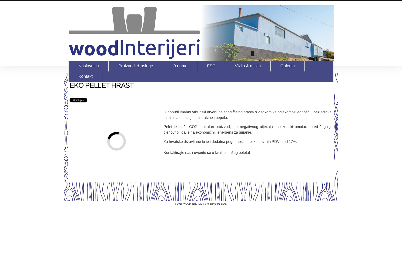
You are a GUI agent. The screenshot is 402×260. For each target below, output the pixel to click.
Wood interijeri (201, 33)
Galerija (287, 66)
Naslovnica (88, 66)
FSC (211, 66)
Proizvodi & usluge (135, 66)
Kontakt (85, 76)
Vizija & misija (248, 66)
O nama (180, 66)
